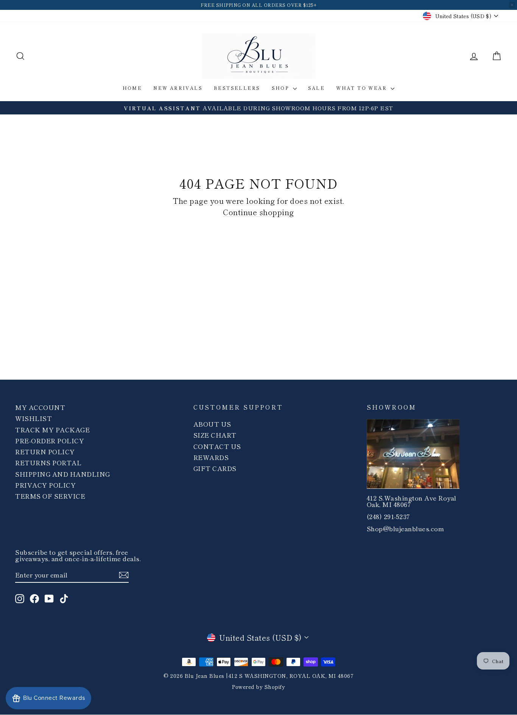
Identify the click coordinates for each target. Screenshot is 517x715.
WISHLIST (33, 418)
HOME (132, 87)
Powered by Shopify (258, 686)
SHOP (281, 87)
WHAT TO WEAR (362, 87)
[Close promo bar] (512, 5)
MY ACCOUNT (40, 407)
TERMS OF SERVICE (50, 496)
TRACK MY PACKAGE (52, 429)
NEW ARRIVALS (177, 87)
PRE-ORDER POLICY (49, 440)
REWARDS (211, 457)
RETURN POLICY (45, 451)
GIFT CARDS (215, 468)
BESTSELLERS (237, 87)
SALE (316, 87)
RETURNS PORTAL (48, 462)
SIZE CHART (215, 435)
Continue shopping (258, 212)
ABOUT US (212, 424)
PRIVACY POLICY (45, 485)
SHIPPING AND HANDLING (62, 474)
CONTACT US (217, 446)
